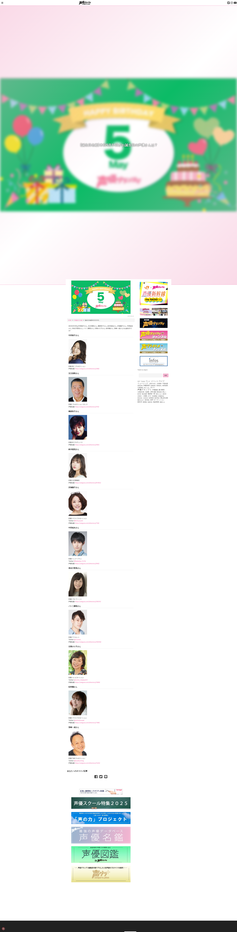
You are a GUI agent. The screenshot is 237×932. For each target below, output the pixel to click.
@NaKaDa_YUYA (80, 561)
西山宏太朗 (164, 398)
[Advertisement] (101, 783)
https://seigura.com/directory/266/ (87, 368)
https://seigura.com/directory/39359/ (88, 642)
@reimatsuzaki (79, 720)
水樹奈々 (140, 396)
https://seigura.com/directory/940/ (87, 563)
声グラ (153, 387)
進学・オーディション (157, 400)
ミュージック (142, 383)
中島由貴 (165, 383)
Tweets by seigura (142, 370)
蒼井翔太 (157, 398)
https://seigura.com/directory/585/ (87, 445)
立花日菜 (145, 398)
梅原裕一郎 (151, 394)
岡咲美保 (159, 392)
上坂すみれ (152, 383)
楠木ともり (159, 394)
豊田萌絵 (147, 400)
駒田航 (145, 402)
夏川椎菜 (162, 390)
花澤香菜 (151, 398)
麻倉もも (162, 402)
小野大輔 (153, 392)
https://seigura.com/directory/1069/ (87, 682)
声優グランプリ (144, 389)
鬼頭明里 (156, 402)
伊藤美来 (146, 385)
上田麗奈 (159, 383)
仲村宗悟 (140, 385)
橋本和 (164, 394)
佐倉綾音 (153, 385)
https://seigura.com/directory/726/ (87, 523)
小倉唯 (147, 392)
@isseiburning (79, 761)
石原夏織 (154, 396)
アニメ (148, 381)
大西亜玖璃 (140, 392)
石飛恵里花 (161, 396)
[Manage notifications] (3, 928)
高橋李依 (150, 402)
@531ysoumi (78, 521)
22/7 (138, 381)
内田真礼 (159, 385)
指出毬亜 (144, 394)
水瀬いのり (147, 396)
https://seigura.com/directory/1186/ (87, 722)
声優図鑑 (155, 390)
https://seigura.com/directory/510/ (87, 407)
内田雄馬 (165, 385)
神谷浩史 (139, 398)
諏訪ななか (140, 400)
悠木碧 (139, 394)
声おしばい (147, 387)
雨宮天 (139, 402)
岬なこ (164, 392)
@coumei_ (77, 639)
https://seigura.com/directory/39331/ (88, 601)
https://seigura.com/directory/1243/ (87, 763)
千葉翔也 (140, 387)
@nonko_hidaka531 (81, 680)
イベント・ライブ (157, 381)
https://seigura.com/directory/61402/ (88, 483)
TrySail (143, 381)
